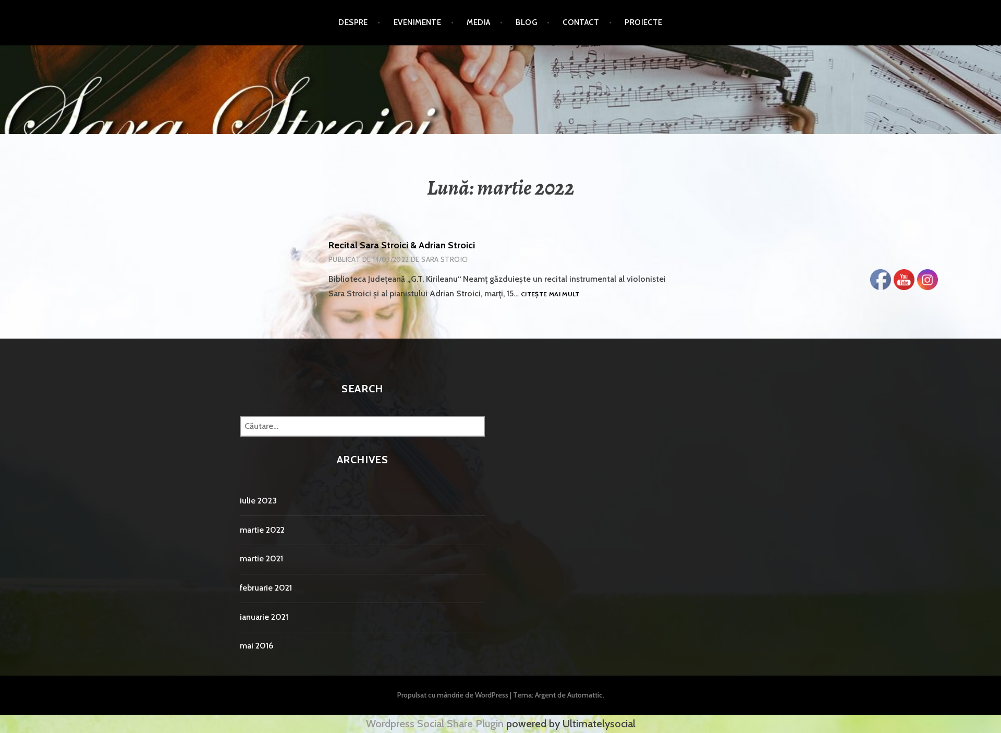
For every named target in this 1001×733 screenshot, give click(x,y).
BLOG (526, 22)
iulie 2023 (258, 501)
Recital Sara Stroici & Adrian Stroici (401, 245)
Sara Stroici (444, 259)
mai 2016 (256, 646)
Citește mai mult (550, 294)
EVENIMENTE (418, 22)
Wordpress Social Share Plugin (436, 723)
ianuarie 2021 (264, 617)
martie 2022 (262, 530)
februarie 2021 (266, 588)
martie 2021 (261, 558)
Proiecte (644, 22)
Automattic (585, 695)
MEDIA (478, 22)
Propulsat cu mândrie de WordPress (452, 695)
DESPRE (353, 22)
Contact (581, 22)
